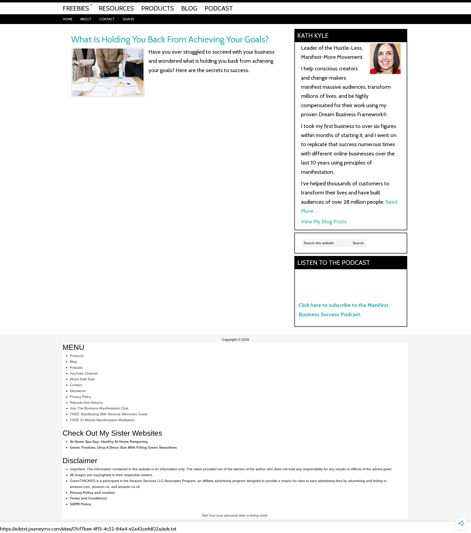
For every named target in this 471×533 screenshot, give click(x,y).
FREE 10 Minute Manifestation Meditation (102, 420)
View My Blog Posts (324, 221)
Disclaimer (78, 391)
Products (77, 356)
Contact (76, 385)
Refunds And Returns (86, 403)
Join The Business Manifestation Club (99, 408)
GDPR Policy (80, 504)
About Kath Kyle (82, 379)
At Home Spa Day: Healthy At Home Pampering (109, 442)
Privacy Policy (80, 397)
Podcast (76, 367)
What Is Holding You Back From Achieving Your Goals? (170, 39)
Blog (73, 362)
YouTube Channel (84, 373)
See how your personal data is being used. (235, 515)
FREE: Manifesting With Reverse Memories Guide (108, 414)
